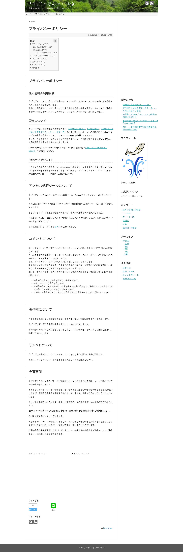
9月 (126, 246)
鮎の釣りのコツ (130, 228)
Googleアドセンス (76, 129)
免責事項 (35, 68)
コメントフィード (131, 275)
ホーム (28, 14)
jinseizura (107, 528)
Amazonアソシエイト (48, 53)
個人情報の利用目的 (44, 47)
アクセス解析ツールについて (44, 55)
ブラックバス (129, 217)
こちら (58, 227)
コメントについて (39, 58)
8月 (126, 249)
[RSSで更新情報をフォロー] (152, 3)
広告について (41, 50)
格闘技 (126, 221)
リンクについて (38, 65)
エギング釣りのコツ (132, 210)
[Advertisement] (49, 472)
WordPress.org (129, 278)
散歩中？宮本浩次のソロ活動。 (137, 105)
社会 (125, 224)
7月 (126, 252)
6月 (126, 254)
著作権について (38, 62)
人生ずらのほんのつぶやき (52, 4)
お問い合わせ (59, 14)
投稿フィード (129, 271)
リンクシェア (93, 129)
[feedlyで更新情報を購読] (147, 3)
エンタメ (127, 213)
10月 (127, 244)
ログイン (127, 268)
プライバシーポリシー (42, 14)
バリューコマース (56, 132)
